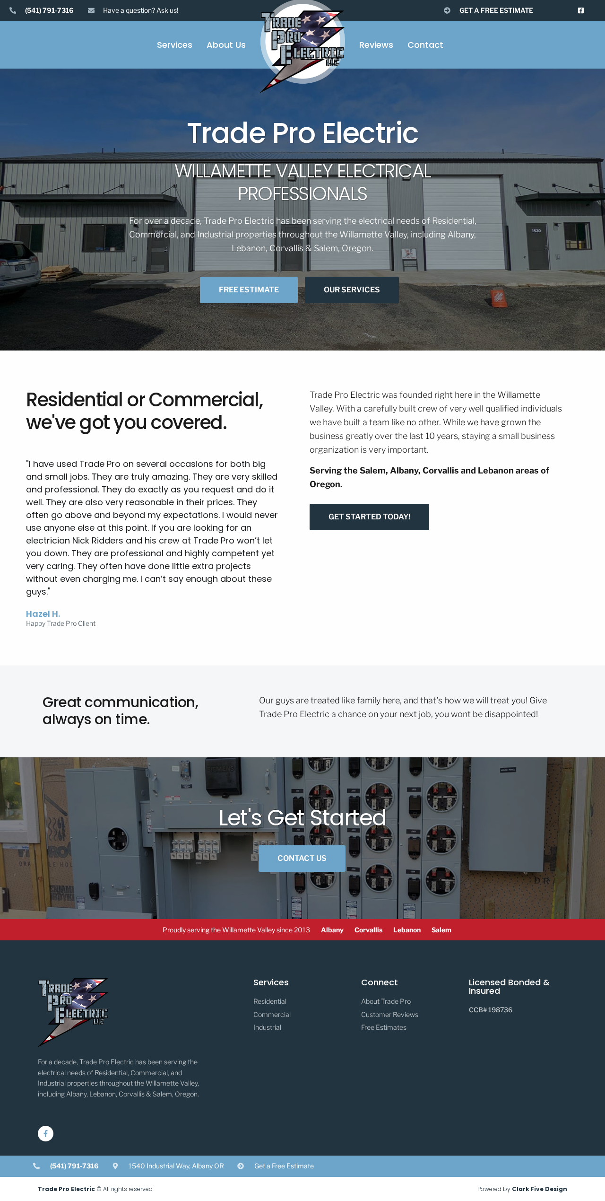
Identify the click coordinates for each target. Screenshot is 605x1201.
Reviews (376, 45)
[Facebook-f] (45, 1133)
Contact (425, 45)
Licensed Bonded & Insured (509, 986)
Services (174, 45)
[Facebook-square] (581, 10)
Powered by (522, 1189)
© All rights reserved (95, 1189)
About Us (226, 45)
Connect (379, 982)
